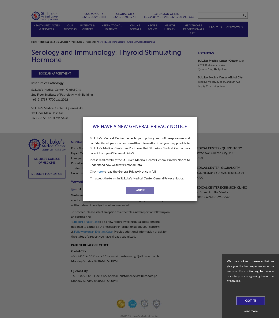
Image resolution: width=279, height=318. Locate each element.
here (100, 171)
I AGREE (140, 190)
